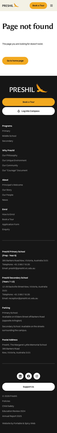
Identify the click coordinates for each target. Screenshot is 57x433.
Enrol (4, 209)
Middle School (9, 135)
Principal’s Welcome (12, 184)
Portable (18, 423)
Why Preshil (8, 150)
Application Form (10, 224)
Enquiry (6, 229)
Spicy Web (30, 423)
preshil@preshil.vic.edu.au (22, 268)
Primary (6, 130)
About (5, 179)
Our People (7, 194)
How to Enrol (8, 214)
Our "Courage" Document (14, 170)
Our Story (7, 189)
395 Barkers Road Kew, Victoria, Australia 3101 (25, 260)
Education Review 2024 (13, 411)
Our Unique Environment (14, 160)
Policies (6, 401)
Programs (7, 125)
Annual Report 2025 (12, 416)
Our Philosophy (9, 155)
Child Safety (8, 406)
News (5, 199)
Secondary (7, 140)
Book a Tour (8, 219)
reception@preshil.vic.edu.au (23, 298)
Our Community (10, 165)
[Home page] (15, 5)
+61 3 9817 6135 (22, 264)
